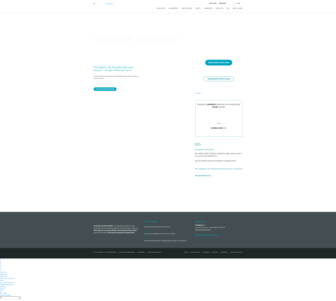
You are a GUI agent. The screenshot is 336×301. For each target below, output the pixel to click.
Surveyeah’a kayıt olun (7, 282)
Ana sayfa (161, 8)
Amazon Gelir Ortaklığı (236, 252)
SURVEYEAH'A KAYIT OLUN (219, 79)
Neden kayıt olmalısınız (7, 278)
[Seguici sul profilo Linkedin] (210, 240)
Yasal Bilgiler (206, 252)
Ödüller (219, 8)
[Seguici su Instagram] (217, 240)
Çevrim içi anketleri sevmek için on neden (160, 234)
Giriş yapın (222, 3)
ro (0, 264)
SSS (228, 8)
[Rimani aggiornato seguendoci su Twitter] (204, 240)
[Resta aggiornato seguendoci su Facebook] (197, 240)
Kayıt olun (212, 3)
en (1, 261)
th (0, 266)
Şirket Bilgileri (141, 252)
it (0, 259)
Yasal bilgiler (224, 252)
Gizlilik (186, 252)
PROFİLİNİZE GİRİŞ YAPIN (218, 63)
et (0, 270)
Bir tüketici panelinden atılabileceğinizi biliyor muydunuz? (165, 241)
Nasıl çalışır (186, 8)
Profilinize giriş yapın (6, 285)
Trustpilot (198, 93)
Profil (198, 8)
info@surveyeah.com (203, 230)
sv (0, 268)
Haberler (208, 8)
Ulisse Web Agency (156, 252)
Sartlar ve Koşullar (195, 252)
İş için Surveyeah (5, 295)
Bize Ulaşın (237, 8)
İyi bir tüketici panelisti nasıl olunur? (157, 227)
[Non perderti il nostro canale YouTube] (223, 240)
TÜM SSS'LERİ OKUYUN (203, 176)
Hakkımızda (173, 8)
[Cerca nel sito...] (230, 3)
